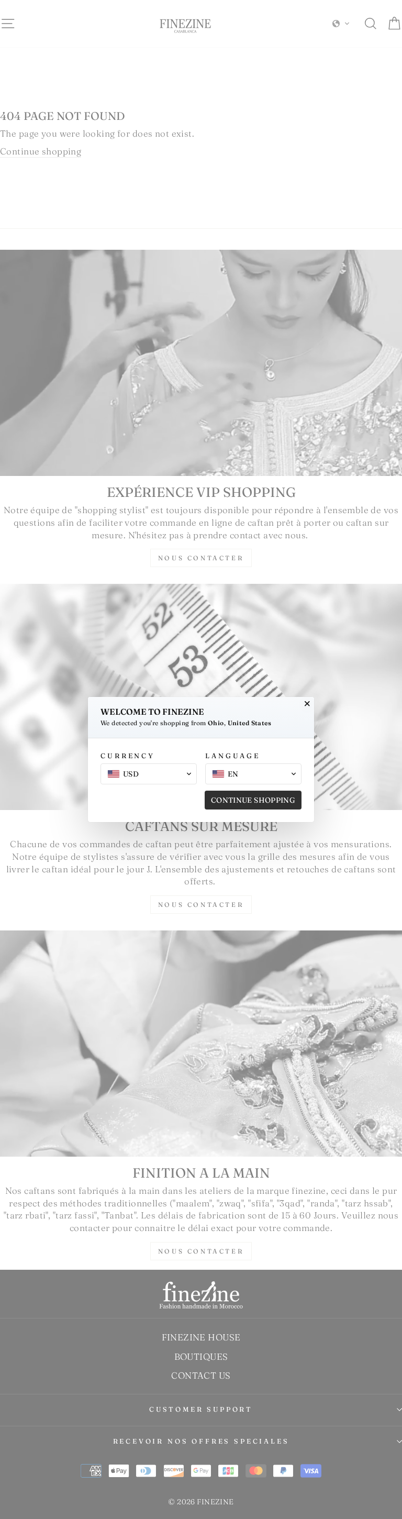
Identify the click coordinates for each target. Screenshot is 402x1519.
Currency (127, 755)
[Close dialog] (307, 703)
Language (232, 755)
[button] (148, 773)
